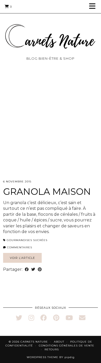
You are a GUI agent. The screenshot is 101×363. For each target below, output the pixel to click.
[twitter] (19, 318)
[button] (94, 6)
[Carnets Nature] (50, 30)
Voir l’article (22, 258)
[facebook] (43, 318)
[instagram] (31, 318)
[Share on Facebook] (27, 269)
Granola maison (47, 191)
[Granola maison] (50, 129)
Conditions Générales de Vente (66, 345)
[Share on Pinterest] (40, 269)
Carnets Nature (34, 341)
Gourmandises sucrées (27, 240)
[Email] (82, 318)
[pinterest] (56, 318)
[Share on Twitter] (33, 269)
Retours (52, 349)
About (59, 341)
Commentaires (19, 247)
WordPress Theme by (51, 357)
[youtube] (69, 318)
